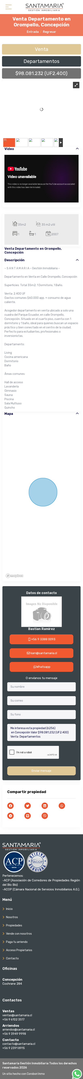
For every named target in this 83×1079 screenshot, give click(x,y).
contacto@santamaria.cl (18, 1044)
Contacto (12, 958)
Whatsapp (43, 667)
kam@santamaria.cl (43, 653)
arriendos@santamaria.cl (18, 1029)
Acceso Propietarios (19, 950)
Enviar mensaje (41, 771)
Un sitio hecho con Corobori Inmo (23, 1074)
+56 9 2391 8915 (13, 1048)
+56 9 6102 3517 (13, 1019)
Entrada (33, 32)
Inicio (9, 909)
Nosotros (12, 917)
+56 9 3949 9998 (14, 1034)
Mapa (8, 414)
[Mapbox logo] (14, 575)
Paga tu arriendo (17, 942)
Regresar (49, 32)
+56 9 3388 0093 (42, 639)
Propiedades (14, 925)
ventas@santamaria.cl (17, 1015)
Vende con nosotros (19, 933)
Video (9, 149)
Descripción (14, 260)
